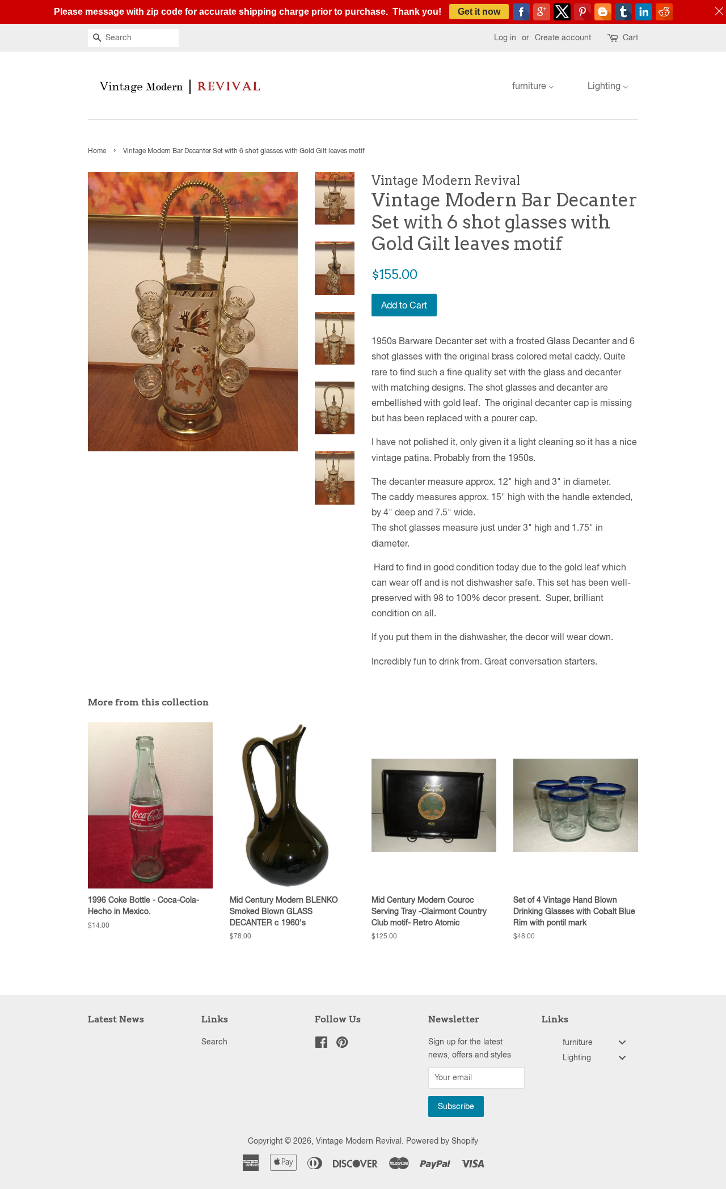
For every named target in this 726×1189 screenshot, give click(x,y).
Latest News (116, 1019)
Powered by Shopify (442, 1140)
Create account (563, 37)
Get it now (479, 11)
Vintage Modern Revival (359, 1140)
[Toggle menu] (622, 1042)
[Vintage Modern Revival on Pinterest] (342, 1044)
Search (214, 1041)
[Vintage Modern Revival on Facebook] (321, 1044)
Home (97, 151)
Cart (630, 37)
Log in (505, 37)
